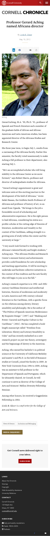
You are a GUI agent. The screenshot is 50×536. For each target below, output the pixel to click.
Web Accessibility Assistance (12, 490)
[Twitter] (40, 533)
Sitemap (5, 484)
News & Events (8, 423)
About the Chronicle (9, 480)
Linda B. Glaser (26, 34)
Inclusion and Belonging (27, 423)
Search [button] (40, 3)
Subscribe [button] (25, 461)
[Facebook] (34, 533)
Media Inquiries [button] (11, 432)
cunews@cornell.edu (9, 511)
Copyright (5, 487)
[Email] (45, 533)
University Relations (9, 493)
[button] (25, 85)
